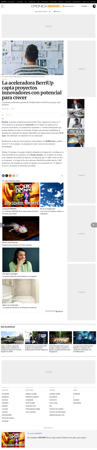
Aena (38, 1)
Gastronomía (7, 415)
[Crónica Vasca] (48, 6)
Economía (5, 394)
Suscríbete (53, 397)
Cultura (5, 409)
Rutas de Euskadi (8, 418)
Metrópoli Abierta (77, 1)
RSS (50, 406)
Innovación (8, 114)
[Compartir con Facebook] (3, 175)
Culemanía (61, 1)
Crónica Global (53, 1)
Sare (26, 1)
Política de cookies (56, 409)
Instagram (77, 403)
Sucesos (5, 412)
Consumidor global (33, 409)
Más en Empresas (8, 327)
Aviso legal (53, 403)
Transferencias (32, 1)
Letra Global (68, 1)
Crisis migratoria (11, 1)
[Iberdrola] (57, 11)
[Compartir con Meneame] (10, 175)
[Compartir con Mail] (13, 175)
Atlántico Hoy (86, 1)
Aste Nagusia (20, 1)
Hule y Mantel (31, 412)
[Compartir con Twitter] (6, 175)
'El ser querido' (44, 1)
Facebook (76, 394)
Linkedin (76, 400)
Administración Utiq (56, 415)
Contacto (53, 400)
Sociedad (5, 403)
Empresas (4, 79)
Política (5, 400)
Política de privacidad (57, 412)
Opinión (5, 406)
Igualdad (5, 421)
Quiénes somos (54, 394)
